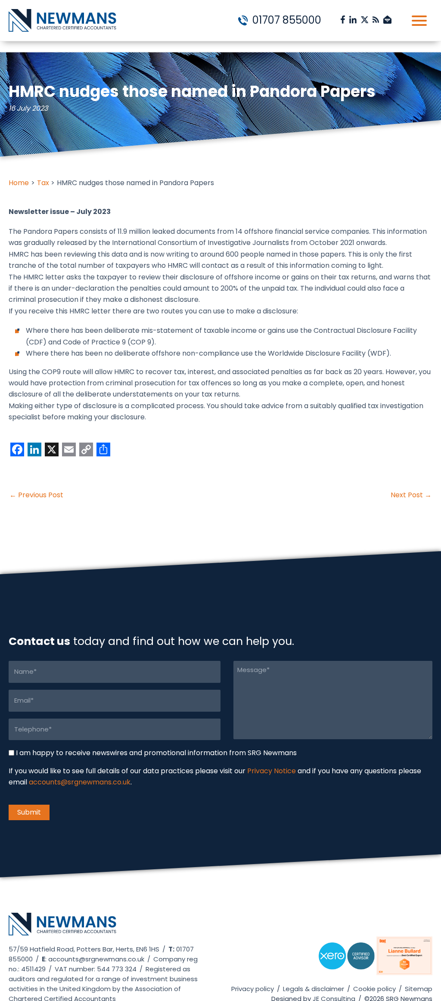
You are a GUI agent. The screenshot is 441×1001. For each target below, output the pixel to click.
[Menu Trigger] (419, 20)
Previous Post (36, 495)
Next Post (411, 495)
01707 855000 (285, 20)
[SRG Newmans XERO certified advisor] (347, 959)
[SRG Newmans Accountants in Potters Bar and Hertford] (62, 928)
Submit (29, 812)
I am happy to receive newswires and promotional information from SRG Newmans (156, 752)
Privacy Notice (271, 771)
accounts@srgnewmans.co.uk (79, 782)
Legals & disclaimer (313, 988)
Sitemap (418, 988)
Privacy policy (252, 988)
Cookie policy (374, 988)
